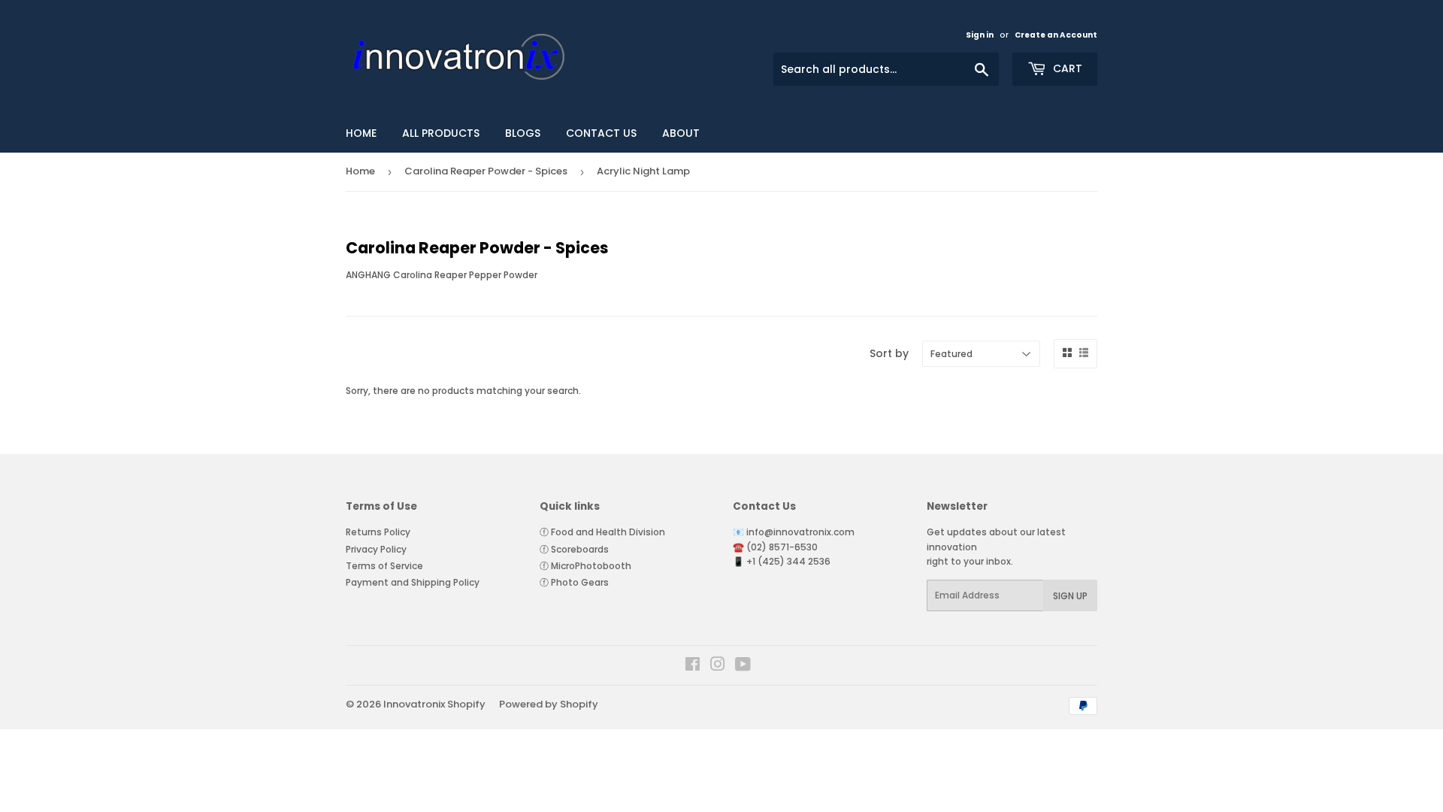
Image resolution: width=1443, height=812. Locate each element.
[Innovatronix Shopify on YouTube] (743, 666)
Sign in (980, 35)
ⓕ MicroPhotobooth (585, 565)
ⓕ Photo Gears (574, 582)
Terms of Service (384, 565)
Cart (1066, 68)
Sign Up (1070, 595)
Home (360, 171)
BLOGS (522, 133)
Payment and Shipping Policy (412, 582)
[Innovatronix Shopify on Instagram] (717, 666)
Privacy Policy (376, 549)
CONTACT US (601, 133)
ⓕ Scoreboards (574, 549)
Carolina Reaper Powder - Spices (485, 171)
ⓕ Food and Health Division (602, 532)
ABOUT (681, 133)
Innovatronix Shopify (434, 704)
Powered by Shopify (548, 704)
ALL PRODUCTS (440, 133)
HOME (361, 133)
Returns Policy (378, 532)
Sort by (889, 353)
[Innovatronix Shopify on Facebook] (692, 666)
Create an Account (1056, 35)
